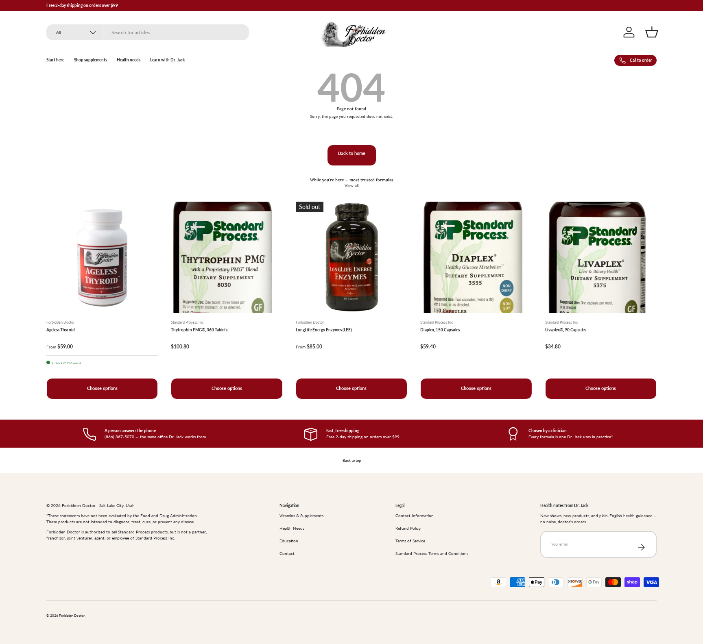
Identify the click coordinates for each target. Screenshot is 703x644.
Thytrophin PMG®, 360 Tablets (199, 329)
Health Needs (291, 528)
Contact (287, 553)
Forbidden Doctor (72, 616)
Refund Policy (408, 528)
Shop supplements (90, 59)
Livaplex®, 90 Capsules (565, 329)
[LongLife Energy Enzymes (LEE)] (351, 257)
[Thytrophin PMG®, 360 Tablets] (226, 257)
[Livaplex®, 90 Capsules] (601, 257)
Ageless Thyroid (60, 329)
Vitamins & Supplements (301, 515)
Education (288, 540)
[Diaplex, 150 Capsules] (476, 257)
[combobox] (147, 32)
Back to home (351, 153)
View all (351, 185)
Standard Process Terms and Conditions (431, 553)
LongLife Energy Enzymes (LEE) (324, 329)
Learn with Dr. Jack (167, 59)
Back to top (352, 460)
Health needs (128, 59)
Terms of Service (410, 540)
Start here (55, 59)
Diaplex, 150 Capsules (440, 329)
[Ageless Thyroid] (102, 257)
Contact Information (414, 515)
